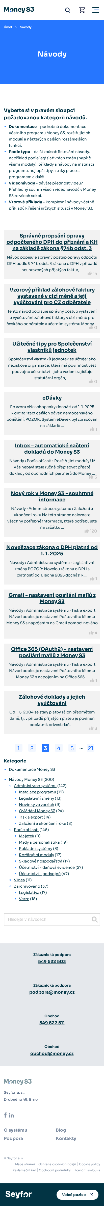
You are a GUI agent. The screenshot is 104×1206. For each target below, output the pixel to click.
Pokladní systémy (35, 848)
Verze (24, 898)
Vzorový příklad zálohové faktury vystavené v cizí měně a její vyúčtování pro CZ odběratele (52, 296)
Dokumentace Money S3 (32, 769)
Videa (19, 880)
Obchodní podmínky (55, 1170)
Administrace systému (35, 785)
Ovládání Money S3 (37, 810)
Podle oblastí (26, 829)
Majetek (26, 836)
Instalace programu (37, 792)
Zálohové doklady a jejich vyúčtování (52, 700)
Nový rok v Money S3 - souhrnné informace (52, 496)
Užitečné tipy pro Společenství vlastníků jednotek (52, 347)
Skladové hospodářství (40, 861)
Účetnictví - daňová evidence (47, 867)
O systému (15, 1130)
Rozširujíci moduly (36, 854)
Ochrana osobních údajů (57, 1164)
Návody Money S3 (26, 779)
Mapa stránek (25, 1164)
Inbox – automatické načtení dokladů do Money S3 (52, 449)
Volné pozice (74, 1194)
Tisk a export (31, 817)
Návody (26, 27)
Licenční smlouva (86, 1170)
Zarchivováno (27, 886)
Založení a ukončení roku (42, 823)
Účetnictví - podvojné (40, 873)
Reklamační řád (24, 1170)
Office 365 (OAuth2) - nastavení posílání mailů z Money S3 (52, 652)
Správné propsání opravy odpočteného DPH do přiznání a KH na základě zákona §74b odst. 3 (52, 242)
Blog (61, 1130)
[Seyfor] (19, 1194)
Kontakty (66, 1138)
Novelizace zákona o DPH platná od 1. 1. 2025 (52, 550)
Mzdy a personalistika (39, 842)
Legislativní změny (36, 798)
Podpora (13, 1138)
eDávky (52, 398)
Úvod (8, 27)
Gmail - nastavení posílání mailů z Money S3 (52, 598)
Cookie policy (89, 1164)
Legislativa (29, 892)
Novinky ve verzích (36, 804)
